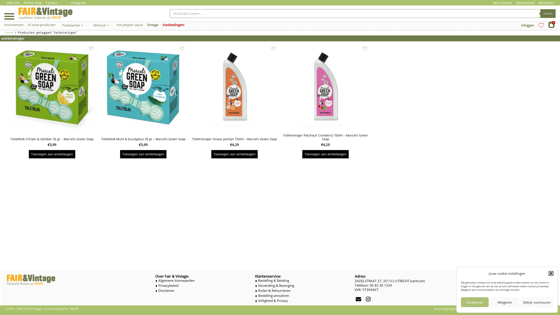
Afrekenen (545, 3)
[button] (551, 273)
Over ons (13, 3)
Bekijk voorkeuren (537, 302)
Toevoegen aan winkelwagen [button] (52, 154)
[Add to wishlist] (91, 48)
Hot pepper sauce (129, 25)
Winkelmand (525, 3)
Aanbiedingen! (173, 25)
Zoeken (548, 13)
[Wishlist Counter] (541, 25)
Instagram (78, 3)
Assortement (14, 25)
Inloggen (527, 25)
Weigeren (505, 302)
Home (9, 32)
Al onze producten (42, 25)
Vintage (152, 25)
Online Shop (33, 3)
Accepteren (474, 302)
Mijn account (502, 3)
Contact (51, 3)
